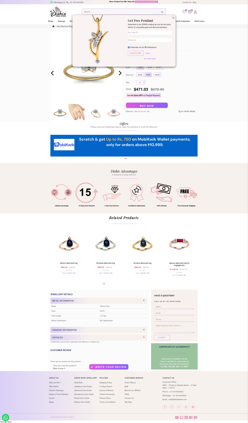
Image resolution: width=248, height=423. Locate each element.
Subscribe (135, 53)
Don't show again (150, 58)
